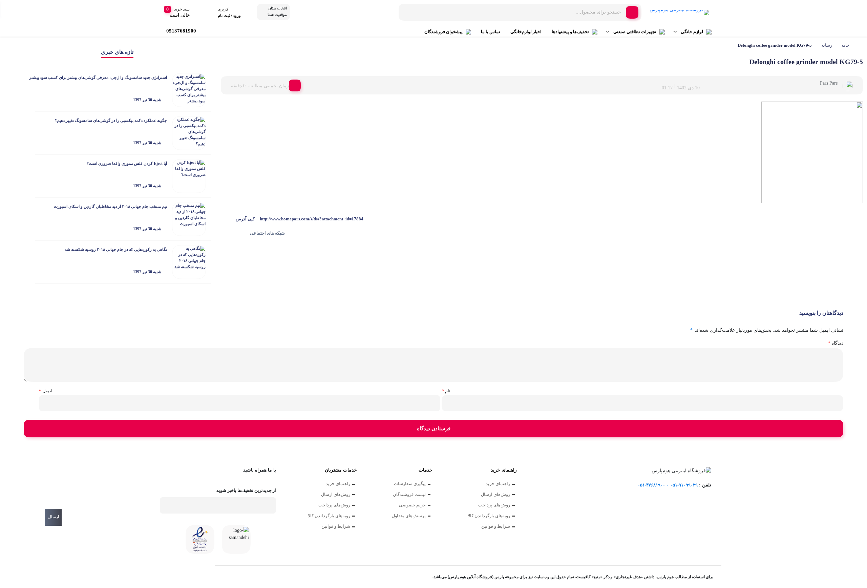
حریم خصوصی (412, 504)
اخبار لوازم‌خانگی (526, 31)
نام (446, 390)
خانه (845, 45)
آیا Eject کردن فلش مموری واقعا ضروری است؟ (127, 163)
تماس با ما (490, 31)
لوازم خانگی (692, 31)
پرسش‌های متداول (409, 515)
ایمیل (45, 390)
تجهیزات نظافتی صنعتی (634, 31)
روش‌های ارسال (495, 494)
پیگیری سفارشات (410, 483)
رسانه (826, 45)
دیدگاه (835, 343)
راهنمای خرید (498, 483)
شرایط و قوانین (495, 526)
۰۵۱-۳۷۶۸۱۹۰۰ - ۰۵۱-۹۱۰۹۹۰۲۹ (668, 484)
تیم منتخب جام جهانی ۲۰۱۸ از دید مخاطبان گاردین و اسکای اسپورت (110, 206)
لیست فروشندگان (409, 494)
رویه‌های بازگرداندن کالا (489, 515)
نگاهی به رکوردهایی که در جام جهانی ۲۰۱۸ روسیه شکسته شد (116, 249)
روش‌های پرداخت (494, 504)
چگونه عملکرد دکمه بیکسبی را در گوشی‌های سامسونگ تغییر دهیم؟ (111, 120)
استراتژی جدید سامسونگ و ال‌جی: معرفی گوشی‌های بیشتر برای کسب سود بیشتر (98, 77)
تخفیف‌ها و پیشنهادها (570, 31)
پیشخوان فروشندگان (443, 31)
